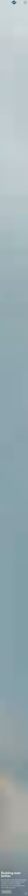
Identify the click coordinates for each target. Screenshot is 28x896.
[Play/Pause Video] (25, 893)
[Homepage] (14, 2)
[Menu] (25, 2)
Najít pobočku (6, 891)
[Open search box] (22, 2)
